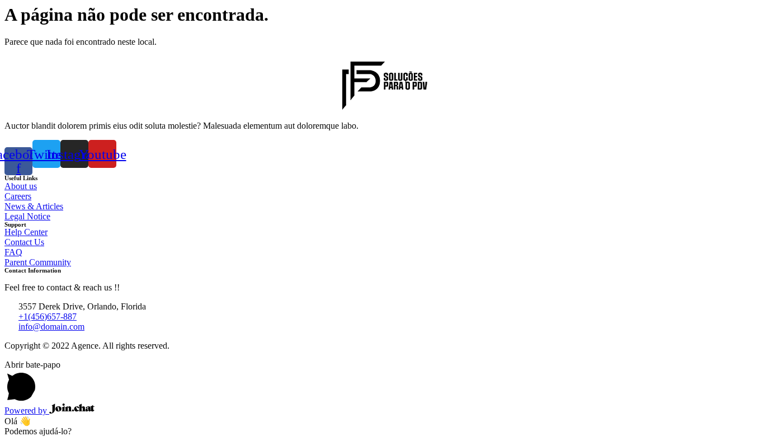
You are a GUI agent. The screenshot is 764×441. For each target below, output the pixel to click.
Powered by (26, 410)
